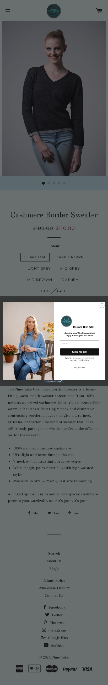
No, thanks (79, 367)
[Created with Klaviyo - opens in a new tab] (54, 381)
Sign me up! (79, 351)
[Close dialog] (102, 305)
